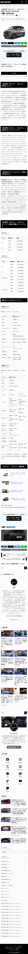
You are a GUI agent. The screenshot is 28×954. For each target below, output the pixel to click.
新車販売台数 (7, 870)
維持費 (5, 876)
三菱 (3, 13)
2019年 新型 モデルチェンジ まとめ (12, 909)
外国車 (6, 864)
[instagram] (14, 616)
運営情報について (19, 948)
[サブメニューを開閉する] (25, 861)
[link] (7, 616)
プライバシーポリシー (14, 946)
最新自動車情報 (6, 2)
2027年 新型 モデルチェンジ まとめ (12, 933)
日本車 (6, 861)
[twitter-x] (12, 616)
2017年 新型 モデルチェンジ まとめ (12, 903)
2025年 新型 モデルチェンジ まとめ (12, 927)
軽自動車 (12, 13)
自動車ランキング (8, 873)
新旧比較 (6, 882)
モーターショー (7, 897)
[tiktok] (16, 616)
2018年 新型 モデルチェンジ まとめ (12, 906)
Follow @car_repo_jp (10, 537)
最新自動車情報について (14, 747)
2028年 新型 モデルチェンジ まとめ (12, 936)
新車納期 (6, 867)
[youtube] (21, 616)
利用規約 (20, 946)
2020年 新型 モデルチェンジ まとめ (12, 912)
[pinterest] (19, 616)
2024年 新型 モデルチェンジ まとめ (12, 924)
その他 (5, 900)
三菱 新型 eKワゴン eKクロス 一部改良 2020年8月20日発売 (17, 482)
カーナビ (6, 888)
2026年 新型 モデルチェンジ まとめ (12, 930)
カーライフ (6, 894)
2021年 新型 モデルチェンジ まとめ (12, 915)
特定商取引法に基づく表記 (10, 948)
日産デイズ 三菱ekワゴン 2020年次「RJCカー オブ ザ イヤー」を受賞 (17, 474)
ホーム (7, 946)
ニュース (6, 891)
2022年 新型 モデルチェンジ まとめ (12, 918)
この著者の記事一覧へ (14, 619)
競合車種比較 (7, 879)
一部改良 (8, 13)
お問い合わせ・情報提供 (14, 949)
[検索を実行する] (25, 568)
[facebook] (9, 616)
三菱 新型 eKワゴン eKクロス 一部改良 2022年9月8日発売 (17, 491)
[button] (4, 43)
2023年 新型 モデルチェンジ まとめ (12, 921)
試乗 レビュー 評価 (8, 885)
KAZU (14, 587)
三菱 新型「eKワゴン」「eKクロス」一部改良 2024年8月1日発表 (17, 499)
